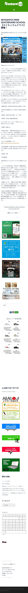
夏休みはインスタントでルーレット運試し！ (13, 486)
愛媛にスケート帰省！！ (13, 213)
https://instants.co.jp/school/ (11, 143)
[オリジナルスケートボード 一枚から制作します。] (11, 290)
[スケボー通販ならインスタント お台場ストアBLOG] (14, 4)
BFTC (7, 590)
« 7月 (3, 534)
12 (10, 523)
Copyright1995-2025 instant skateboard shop (12, 589)
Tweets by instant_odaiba (8, 391)
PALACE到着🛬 (6, 483)
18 (7, 526)
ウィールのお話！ (6, 481)
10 (3, 523)
